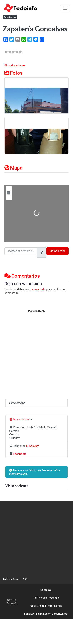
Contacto (46, 589)
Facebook (19, 453)
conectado (38, 289)
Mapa (16, 168)
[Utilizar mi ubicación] (41, 252)
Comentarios (25, 276)
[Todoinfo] (20, 7)
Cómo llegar (57, 251)
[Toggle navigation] (65, 8)
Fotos (16, 73)
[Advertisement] (36, 348)
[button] (36, 419)
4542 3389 (32, 445)
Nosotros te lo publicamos (46, 605)
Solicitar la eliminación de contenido (46, 613)
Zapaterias (10, 16)
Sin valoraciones (14, 65)
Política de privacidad (46, 597)
